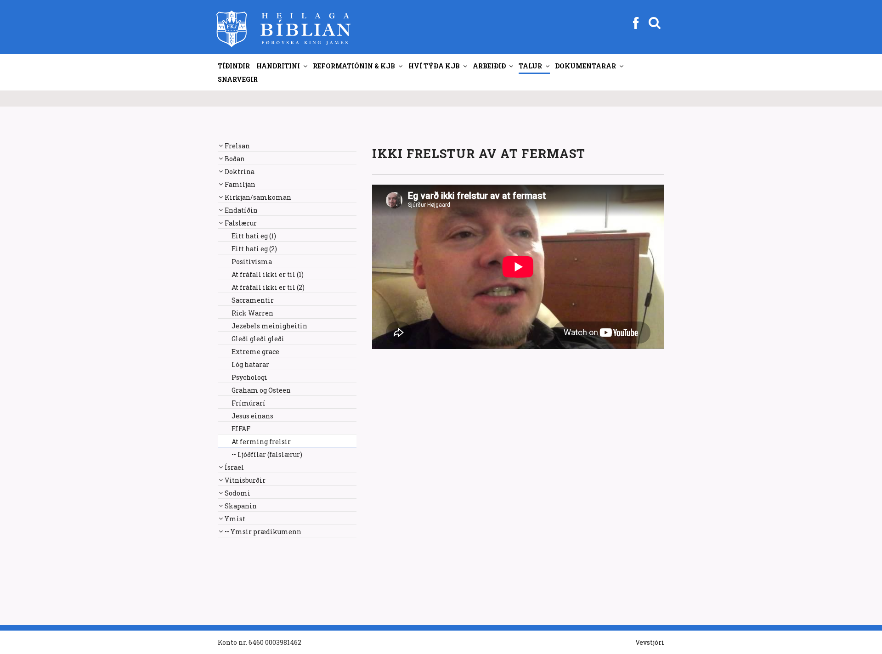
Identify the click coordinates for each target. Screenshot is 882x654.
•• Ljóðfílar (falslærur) (267, 454)
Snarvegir (238, 79)
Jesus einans (252, 416)
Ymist (235, 518)
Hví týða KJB (434, 66)
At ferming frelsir (261, 441)
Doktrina (239, 171)
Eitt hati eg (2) (254, 248)
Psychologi (249, 377)
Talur (530, 66)
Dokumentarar (585, 66)
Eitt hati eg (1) (254, 235)
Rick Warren (252, 313)
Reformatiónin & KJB (354, 66)
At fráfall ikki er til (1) (268, 274)
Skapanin (241, 506)
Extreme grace (255, 351)
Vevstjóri (649, 642)
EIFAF (241, 428)
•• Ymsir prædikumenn (263, 531)
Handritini (278, 66)
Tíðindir (234, 66)
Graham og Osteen (261, 390)
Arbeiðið (489, 66)
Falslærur (241, 223)
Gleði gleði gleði (258, 338)
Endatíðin (241, 210)
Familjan (240, 184)
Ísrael (234, 467)
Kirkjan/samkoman (258, 197)
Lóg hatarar (250, 364)
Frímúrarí (249, 403)
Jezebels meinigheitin (269, 325)
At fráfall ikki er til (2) (268, 287)
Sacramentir (253, 300)
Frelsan (237, 145)
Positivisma (252, 261)
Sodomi (237, 493)
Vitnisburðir (245, 480)
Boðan (235, 158)
